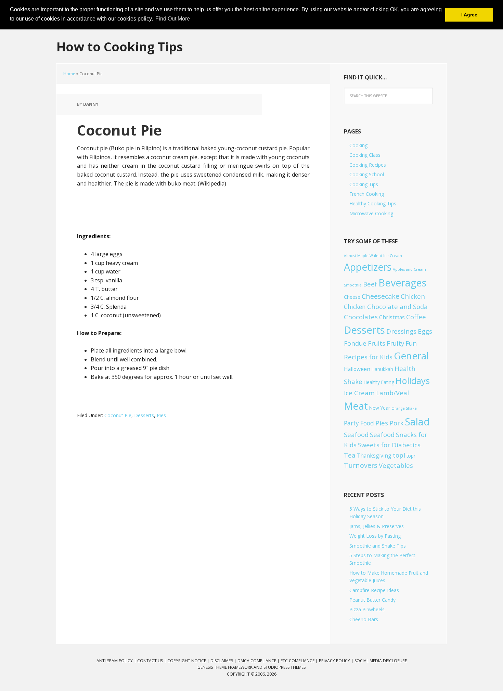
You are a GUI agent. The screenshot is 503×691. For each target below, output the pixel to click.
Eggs (425, 331)
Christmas (392, 317)
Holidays (413, 380)
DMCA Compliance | (259, 661)
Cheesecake (380, 296)
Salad (417, 421)
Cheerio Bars (363, 619)
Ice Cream (359, 392)
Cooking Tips (363, 184)
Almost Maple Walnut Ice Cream (373, 255)
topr (411, 455)
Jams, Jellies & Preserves (376, 526)
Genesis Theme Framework (225, 667)
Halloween (357, 369)
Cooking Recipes (367, 165)
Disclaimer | (223, 661)
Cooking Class (365, 155)
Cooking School (366, 174)
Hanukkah (382, 369)
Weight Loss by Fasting (375, 536)
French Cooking (366, 194)
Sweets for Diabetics (389, 444)
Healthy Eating (379, 382)
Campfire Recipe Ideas (374, 590)
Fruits (376, 343)
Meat (356, 405)
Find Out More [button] (172, 19)
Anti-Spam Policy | (116, 661)
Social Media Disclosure (380, 661)
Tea (350, 455)
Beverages (402, 282)
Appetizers (367, 266)
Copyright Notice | (188, 661)
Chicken (413, 296)
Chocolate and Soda (397, 306)
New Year (379, 408)
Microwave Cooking (371, 213)
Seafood (356, 434)
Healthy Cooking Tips (372, 203)
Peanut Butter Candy (372, 600)
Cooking (358, 145)
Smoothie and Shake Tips (377, 545)
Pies (161, 415)
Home (69, 74)
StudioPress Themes (284, 667)
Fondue (355, 343)
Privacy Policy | (336, 661)
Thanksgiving (374, 455)
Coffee (416, 316)
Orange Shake (404, 408)
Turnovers (360, 465)
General (411, 355)
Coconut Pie (117, 415)
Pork (396, 423)
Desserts (144, 415)
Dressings (401, 331)
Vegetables (396, 465)
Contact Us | (152, 661)
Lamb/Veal (392, 392)
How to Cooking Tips (119, 46)
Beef (370, 284)
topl (399, 455)
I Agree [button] (469, 14)
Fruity (395, 343)
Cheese (352, 297)
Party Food (359, 423)
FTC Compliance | (300, 661)
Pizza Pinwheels (367, 609)
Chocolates (361, 316)
